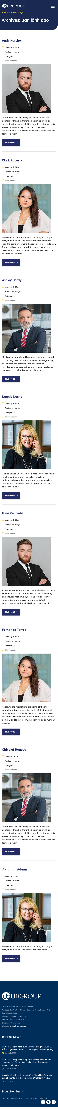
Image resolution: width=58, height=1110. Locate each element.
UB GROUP (25, 1098)
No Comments (11, 61)
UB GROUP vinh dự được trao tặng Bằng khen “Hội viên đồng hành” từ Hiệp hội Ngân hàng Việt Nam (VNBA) (27, 1076)
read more (10, 143)
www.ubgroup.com (18, 1026)
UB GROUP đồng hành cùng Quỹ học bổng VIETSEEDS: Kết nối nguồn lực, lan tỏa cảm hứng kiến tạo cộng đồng (27, 1048)
